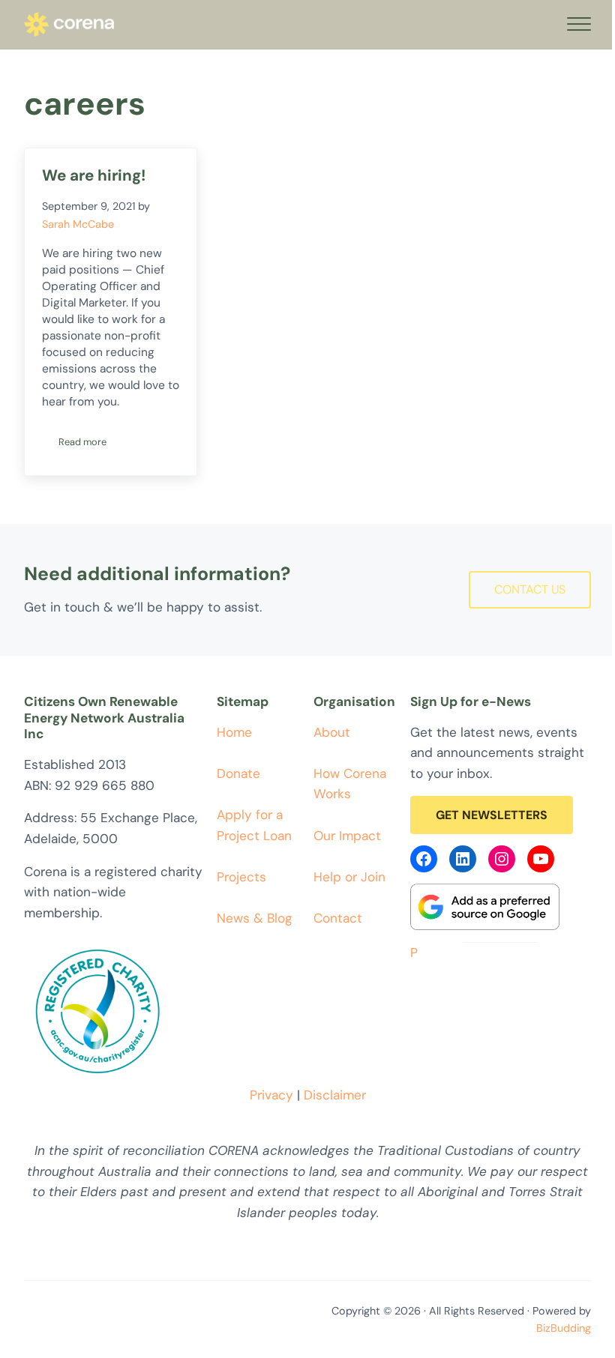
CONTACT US (530, 589)
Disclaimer (335, 1095)
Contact (338, 918)
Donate (238, 773)
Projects (241, 877)
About (332, 732)
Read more (90, 444)
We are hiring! (94, 175)
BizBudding (563, 1328)
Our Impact (347, 835)
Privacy (271, 1095)
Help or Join (350, 877)
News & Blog (254, 918)
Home (234, 732)
